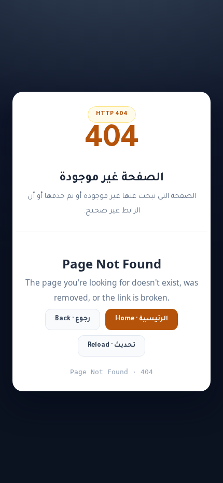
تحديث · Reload (111, 345)
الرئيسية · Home (141, 319)
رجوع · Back (72, 319)
